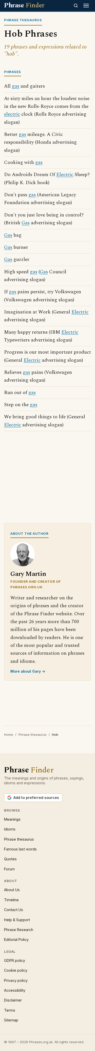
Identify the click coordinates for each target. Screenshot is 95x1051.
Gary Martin (28, 574)
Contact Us (13, 910)
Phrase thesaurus (32, 734)
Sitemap (11, 1020)
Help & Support (17, 920)
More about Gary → (27, 671)
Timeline (11, 900)
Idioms (9, 829)
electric (12, 114)
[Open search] (75, 5)
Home (8, 734)
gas (15, 86)
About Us (12, 890)
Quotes (10, 859)
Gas (26, 223)
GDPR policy (14, 960)
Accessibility (14, 990)
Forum (9, 869)
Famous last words (20, 849)
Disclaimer (13, 1000)
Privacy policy (16, 980)
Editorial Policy (16, 939)
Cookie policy (15, 970)
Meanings (12, 819)
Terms (9, 1010)
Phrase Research (18, 929)
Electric (64, 174)
